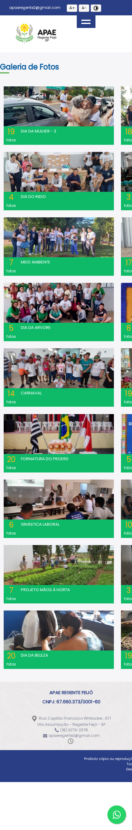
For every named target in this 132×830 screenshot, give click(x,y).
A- (84, 8)
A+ (72, 8)
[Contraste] (96, 8)
